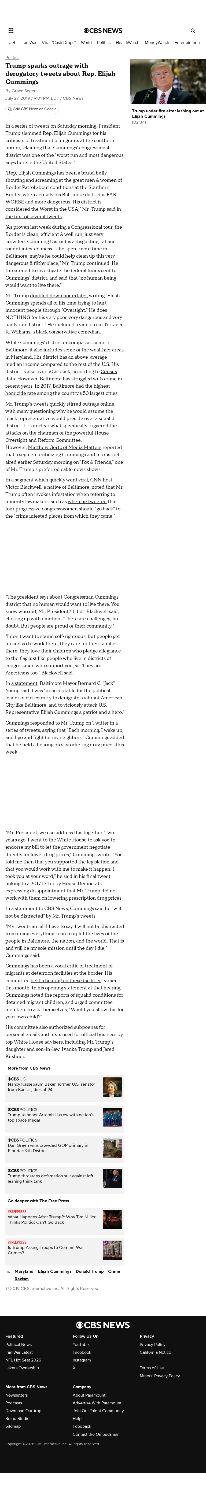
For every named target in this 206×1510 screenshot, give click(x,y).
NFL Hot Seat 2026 (23, 1360)
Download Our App (23, 1411)
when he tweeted (87, 502)
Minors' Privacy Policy (160, 1376)
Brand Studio (17, 1418)
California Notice (155, 1352)
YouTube (81, 1344)
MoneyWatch (157, 42)
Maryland (24, 1271)
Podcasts (13, 1403)
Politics (104, 42)
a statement (24, 683)
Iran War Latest (19, 1352)
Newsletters (16, 1395)
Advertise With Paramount (97, 1403)
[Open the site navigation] (40, 30)
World (86, 42)
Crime (114, 1271)
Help (77, 1418)
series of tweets (22, 730)
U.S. (12, 42)
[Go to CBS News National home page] (103, 30)
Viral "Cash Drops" (59, 42)
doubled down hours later (58, 296)
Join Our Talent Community (98, 1411)
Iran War (28, 42)
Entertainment (188, 42)
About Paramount (89, 1395)
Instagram (82, 1360)
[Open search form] (192, 31)
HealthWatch (127, 42)
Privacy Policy (152, 1344)
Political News (18, 1344)
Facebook (82, 1352)
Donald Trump (90, 1271)
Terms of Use (152, 1368)
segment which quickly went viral (51, 480)
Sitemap (13, 1426)
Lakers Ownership (22, 1368)
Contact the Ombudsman (96, 1434)
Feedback (82, 1426)
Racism (21, 1279)
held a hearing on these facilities (66, 981)
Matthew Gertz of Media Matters (64, 447)
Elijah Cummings (54, 1271)
